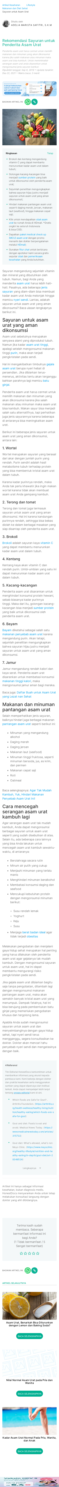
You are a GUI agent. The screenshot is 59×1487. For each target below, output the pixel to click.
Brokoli (7, 543)
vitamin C (46, 543)
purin (14, 353)
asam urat (23, 283)
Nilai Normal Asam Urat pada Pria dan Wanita (29, 1381)
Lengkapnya (29, 1168)
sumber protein (27, 177)
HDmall (22, 244)
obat (20, 256)
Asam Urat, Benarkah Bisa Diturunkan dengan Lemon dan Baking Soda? (29, 1324)
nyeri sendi (21, 299)
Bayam (6, 630)
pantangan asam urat (16, 724)
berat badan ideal (33, 932)
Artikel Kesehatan (11, 5)
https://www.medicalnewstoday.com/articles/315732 (32, 1131)
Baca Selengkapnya (29, 1336)
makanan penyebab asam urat (22, 634)
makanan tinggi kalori (16, 681)
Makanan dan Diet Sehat (15, 8)
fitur (24, 249)
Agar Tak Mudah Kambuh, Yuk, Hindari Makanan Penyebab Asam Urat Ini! (27, 794)
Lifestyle (31, 5)
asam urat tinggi (37, 344)
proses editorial (22, 1092)
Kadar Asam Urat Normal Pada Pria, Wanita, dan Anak (29, 1439)
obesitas (32, 936)
